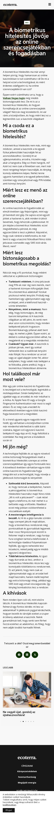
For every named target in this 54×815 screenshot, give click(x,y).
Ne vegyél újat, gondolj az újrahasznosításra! (19, 713)
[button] (19, 654)
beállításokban (9, 805)
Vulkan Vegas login (14, 98)
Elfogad (9, 810)
